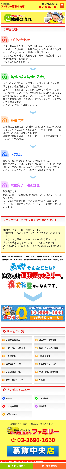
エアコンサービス (14, 364)
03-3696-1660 (48, 7)
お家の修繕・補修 (14, 372)
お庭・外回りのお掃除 (48, 348)
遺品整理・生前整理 (47, 340)
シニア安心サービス (47, 364)
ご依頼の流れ (44, 398)
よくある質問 (12, 406)
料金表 (9, 398)
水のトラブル (44, 356)
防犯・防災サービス (15, 380)
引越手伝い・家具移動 (15, 348)
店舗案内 (43, 406)
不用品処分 (11, 356)
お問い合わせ (12, 414)
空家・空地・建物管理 (48, 372)
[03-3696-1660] (33, 320)
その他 (42, 380)
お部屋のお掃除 (13, 340)
